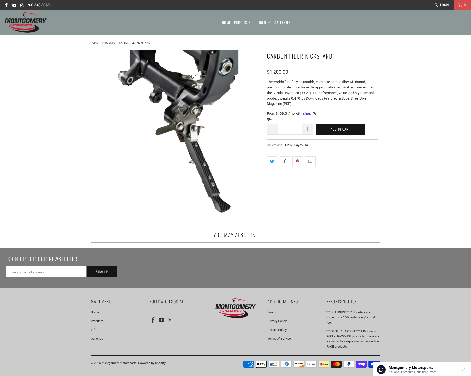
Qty (269, 119)
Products (243, 22)
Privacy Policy (277, 321)
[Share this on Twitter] (272, 161)
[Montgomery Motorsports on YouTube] (14, 5)
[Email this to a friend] (310, 161)
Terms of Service (279, 338)
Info (263, 22)
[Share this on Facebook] (285, 161)
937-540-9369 (39, 4)
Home (226, 22)
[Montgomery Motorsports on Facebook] (6, 5)
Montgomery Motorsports (119, 363)
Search (272, 312)
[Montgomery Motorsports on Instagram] (22, 5)
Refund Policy (277, 330)
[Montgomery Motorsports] (26, 22)
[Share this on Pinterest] (297, 161)
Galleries (283, 22)
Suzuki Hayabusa (296, 145)
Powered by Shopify (152, 363)
